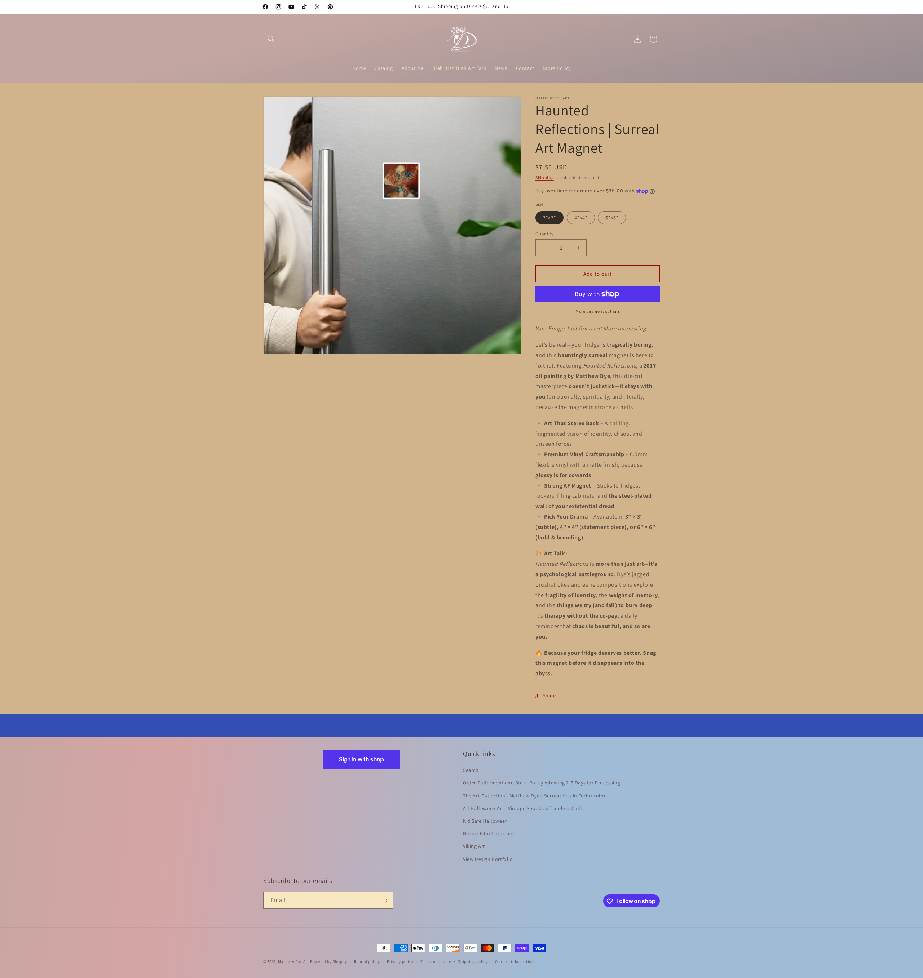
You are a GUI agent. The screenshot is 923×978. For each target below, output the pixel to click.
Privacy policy (400, 961)
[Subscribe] (385, 900)
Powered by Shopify (328, 961)
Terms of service (435, 961)
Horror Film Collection (489, 834)
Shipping (544, 177)
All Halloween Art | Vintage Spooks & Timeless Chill (522, 808)
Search (471, 770)
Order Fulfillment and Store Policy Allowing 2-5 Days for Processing (541, 783)
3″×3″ (549, 217)
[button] (271, 39)
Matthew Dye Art (293, 961)
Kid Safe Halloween (485, 821)
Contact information (514, 961)
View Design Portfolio (488, 859)
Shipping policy (473, 961)
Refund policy (367, 961)
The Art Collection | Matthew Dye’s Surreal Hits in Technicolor (534, 795)
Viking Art (474, 846)
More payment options (597, 311)
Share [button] (549, 695)
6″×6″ (611, 217)
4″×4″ (580, 217)
